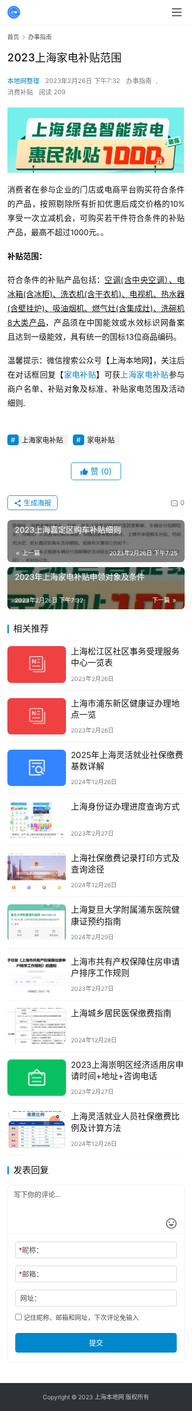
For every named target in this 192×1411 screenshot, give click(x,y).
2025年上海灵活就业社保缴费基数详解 (127, 760)
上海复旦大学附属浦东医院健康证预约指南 (125, 915)
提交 (96, 1342)
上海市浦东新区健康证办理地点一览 (125, 709)
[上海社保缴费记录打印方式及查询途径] (36, 871)
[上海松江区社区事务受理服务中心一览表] (36, 664)
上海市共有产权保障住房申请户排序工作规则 (125, 967)
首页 (13, 37)
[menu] (176, 12)
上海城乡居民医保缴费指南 (121, 1013)
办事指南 (139, 80)
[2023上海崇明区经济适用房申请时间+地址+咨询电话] (36, 1077)
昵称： (31, 1250)
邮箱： (31, 1274)
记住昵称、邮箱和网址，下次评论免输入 (80, 1317)
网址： (30, 1298)
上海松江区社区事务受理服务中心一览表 (125, 657)
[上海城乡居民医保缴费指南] (36, 1026)
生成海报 (36, 502)
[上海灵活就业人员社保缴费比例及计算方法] (36, 1129)
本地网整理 (23, 80)
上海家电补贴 (144, 375)
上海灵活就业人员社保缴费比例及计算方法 (125, 1122)
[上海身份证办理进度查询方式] (36, 819)
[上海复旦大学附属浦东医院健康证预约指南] (36, 922)
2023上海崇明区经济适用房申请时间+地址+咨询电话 (127, 1070)
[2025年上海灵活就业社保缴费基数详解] (36, 768)
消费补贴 (20, 92)
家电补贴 (80, 375)
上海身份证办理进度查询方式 (125, 807)
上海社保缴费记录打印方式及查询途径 (125, 863)
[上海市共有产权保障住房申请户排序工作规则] (36, 974)
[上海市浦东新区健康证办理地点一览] (36, 716)
